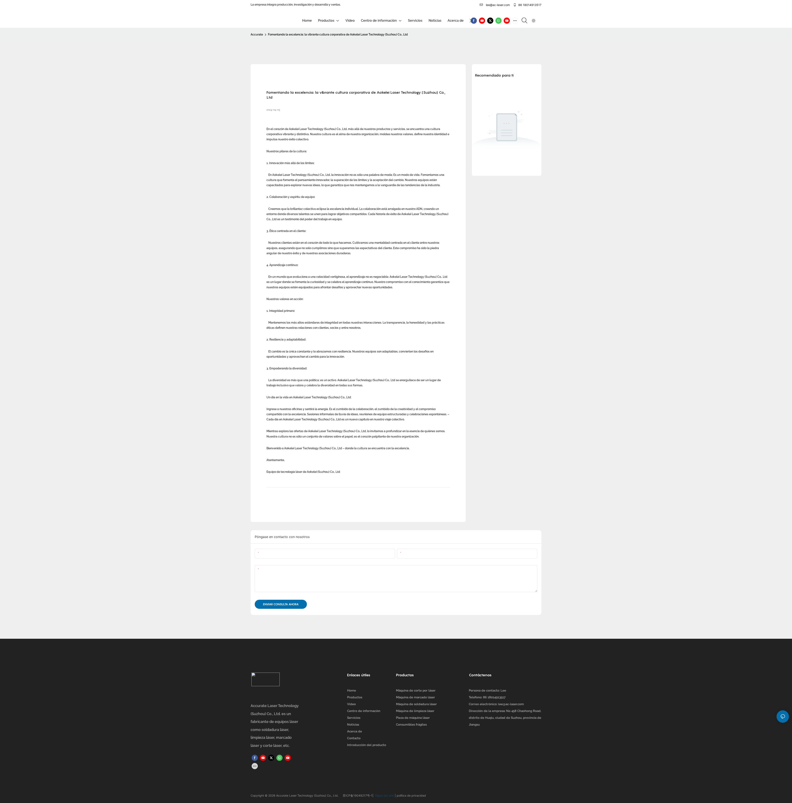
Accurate (257, 34)
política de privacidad (411, 795)
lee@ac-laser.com (497, 5)
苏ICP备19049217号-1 (357, 795)
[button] (470, 20)
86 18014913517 (529, 5)
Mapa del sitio (384, 795)
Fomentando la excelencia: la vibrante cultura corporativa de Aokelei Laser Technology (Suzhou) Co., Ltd (338, 34)
